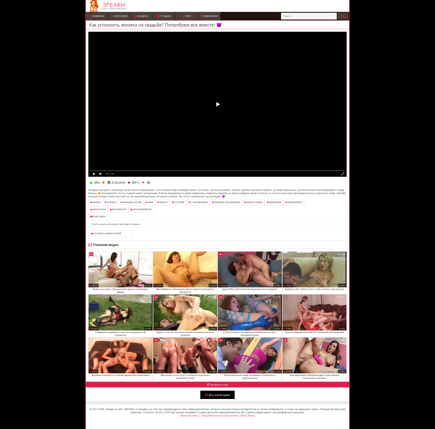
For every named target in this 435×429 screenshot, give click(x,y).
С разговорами (199, 202)
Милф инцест (295, 202)
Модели (142, 16)
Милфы (96, 202)
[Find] (342, 16)
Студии (165, 16)
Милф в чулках (254, 202)
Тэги (187, 16)
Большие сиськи (132, 202)
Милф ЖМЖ (274, 202)
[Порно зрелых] (218, 6)
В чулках (111, 202)
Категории (120, 16)
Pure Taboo (99, 216)
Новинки (98, 16)
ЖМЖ (150, 202)
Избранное (210, 16)
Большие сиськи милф (226, 202)
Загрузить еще (218, 384)
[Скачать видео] (148, 182)
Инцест (163, 202)
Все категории (219, 395)
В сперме (179, 202)
